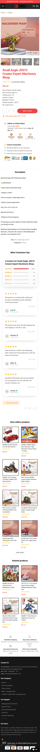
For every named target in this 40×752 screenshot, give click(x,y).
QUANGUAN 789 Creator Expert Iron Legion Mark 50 (29, 540)
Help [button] (36, 749)
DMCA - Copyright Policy (8, 691)
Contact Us (4, 712)
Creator (10, 13)
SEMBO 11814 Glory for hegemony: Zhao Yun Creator (29, 618)
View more (20, 552)
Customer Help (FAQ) (7, 715)
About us (4, 682)
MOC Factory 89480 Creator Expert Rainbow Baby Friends (28, 479)
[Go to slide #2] (16, 61)
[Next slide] (36, 36)
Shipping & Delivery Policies (9, 703)
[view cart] (37, 6)
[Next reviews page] (36, 408)
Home (3, 13)
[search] (34, 6)
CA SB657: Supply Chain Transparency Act (13, 694)
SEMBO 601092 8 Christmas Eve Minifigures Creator (8, 585)
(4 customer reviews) (18, 82)
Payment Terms (6, 706)
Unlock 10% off (4, 743)
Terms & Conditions (7, 685)
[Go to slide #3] (27, 61)
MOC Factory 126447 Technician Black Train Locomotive (9, 510)
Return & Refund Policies (8, 709)
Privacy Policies (6, 688)
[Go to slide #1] (6, 61)
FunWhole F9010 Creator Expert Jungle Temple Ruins (29, 510)
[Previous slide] (4, 36)
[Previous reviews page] (26, 408)
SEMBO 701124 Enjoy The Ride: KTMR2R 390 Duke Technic (9, 479)
